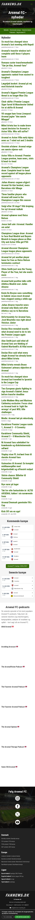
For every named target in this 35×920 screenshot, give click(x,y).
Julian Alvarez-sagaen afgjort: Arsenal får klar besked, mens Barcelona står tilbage (15, 185)
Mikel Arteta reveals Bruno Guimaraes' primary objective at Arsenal (16, 367)
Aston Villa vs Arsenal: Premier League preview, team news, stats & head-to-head (17, 158)
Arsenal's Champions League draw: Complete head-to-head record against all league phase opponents (16, 172)
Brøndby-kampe (15, 838)
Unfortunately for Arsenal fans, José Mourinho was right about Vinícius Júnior (16, 319)
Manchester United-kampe (22, 861)
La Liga (12, 879)
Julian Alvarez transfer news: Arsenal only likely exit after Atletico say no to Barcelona (15, 308)
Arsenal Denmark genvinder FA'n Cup (16, 504)
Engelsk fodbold (6, 876)
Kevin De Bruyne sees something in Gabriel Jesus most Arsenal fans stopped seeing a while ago (16, 296)
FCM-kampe (12, 844)
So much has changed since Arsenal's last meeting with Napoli (17, 43)
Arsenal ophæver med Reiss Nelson (14, 217)
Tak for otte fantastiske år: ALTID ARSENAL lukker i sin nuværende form (17, 493)
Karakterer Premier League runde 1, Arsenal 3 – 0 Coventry (17, 426)
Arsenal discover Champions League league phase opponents (16, 249)
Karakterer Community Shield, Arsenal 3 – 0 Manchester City (15, 435)
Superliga (12, 873)
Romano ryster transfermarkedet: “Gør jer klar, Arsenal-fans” (17, 64)
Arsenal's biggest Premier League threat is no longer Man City (17, 94)
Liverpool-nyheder (6, 856)
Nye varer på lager (10, 484)
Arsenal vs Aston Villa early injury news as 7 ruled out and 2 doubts (17, 139)
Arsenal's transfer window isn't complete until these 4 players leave (16, 53)
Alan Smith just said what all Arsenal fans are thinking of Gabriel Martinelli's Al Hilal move (16, 343)
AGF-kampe (12, 847)
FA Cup (21, 876)
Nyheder (6, 30)
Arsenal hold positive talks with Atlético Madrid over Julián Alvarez (16, 284)
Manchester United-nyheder (8, 861)
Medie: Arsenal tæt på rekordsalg (17, 418)
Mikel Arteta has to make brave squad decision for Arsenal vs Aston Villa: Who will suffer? (16, 128)
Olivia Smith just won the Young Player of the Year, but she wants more (17, 272)
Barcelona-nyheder (6, 859)
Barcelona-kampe (16, 859)
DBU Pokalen (19, 873)
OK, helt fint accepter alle (22, 917)
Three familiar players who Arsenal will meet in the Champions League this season (16, 197)
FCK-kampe (12, 841)
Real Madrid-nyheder (6, 864)
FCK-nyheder (4, 841)
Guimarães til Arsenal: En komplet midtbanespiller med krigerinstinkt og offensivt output (17, 466)
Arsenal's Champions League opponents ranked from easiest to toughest (17, 74)
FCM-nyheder (4, 844)
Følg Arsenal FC (20, 32)
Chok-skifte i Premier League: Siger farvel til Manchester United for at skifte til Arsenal (17, 104)
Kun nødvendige (8, 917)
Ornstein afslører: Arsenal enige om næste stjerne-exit (16, 148)
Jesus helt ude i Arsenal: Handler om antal (17, 226)
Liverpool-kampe (15, 856)
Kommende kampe (15, 30)
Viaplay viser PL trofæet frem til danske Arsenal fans (16, 456)
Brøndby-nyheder (5, 838)
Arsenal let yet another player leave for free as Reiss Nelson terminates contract (15, 260)
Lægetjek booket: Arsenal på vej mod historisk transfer (16, 85)
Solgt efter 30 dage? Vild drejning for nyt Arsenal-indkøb (17, 207)
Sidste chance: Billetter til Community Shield (13, 477)
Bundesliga (12, 882)
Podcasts (12, 32)
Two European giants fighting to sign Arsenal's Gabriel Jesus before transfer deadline (16, 391)
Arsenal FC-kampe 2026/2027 (17, 566)
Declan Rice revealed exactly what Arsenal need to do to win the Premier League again (16, 331)
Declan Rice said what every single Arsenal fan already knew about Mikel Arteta (16, 355)
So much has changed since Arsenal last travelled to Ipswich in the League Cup (16, 379)
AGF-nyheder (4, 847)
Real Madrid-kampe (18, 864)
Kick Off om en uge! (10, 511)
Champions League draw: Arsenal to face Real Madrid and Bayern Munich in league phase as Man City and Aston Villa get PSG (17, 238)
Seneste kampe (26, 30)
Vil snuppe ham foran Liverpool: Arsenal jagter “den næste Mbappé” (16, 116)
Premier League (15, 876)
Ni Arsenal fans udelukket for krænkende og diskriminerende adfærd (16, 445)
